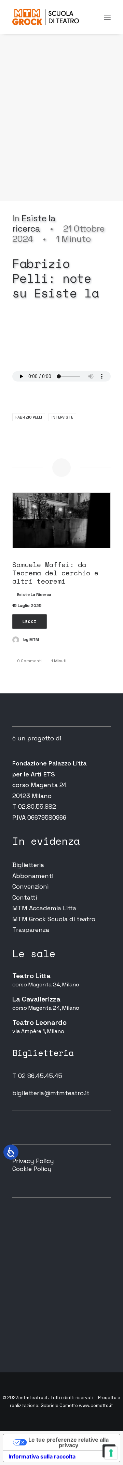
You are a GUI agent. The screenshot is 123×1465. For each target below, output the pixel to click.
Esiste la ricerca (34, 223)
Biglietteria (28, 865)
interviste (62, 417)
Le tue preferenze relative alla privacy (68, 1442)
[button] (107, 17)
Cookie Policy (32, 1169)
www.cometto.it (96, 1405)
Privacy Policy (33, 1161)
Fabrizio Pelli (28, 417)
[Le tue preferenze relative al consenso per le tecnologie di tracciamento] (111, 1453)
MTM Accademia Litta (44, 908)
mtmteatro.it (34, 1397)
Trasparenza (30, 930)
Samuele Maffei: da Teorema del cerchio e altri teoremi (55, 573)
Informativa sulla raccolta (42, 1456)
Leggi (30, 621)
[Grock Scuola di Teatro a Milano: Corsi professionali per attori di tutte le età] (45, 17)
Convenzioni (30, 886)
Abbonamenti (32, 876)
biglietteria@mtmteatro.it (51, 1093)
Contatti (24, 897)
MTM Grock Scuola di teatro (53, 919)
